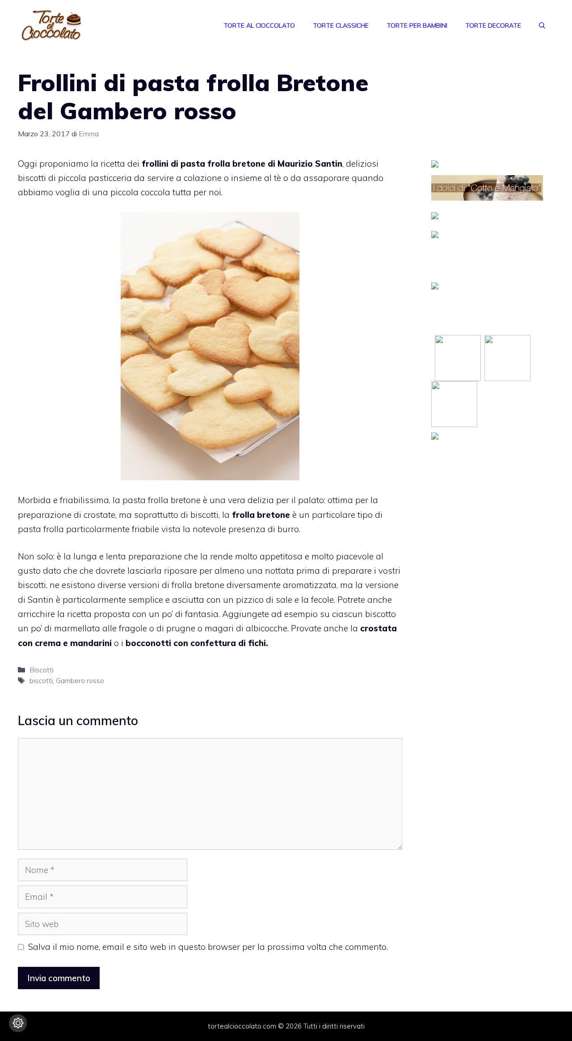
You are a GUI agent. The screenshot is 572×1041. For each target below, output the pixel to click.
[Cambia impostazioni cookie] (18, 1023)
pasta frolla (205, 163)
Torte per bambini (417, 25)
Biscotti (41, 669)
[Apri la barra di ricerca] (542, 25)
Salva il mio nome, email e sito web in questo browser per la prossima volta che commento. (208, 946)
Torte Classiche (341, 25)
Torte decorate (493, 25)
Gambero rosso (80, 680)
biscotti (41, 680)
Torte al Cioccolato (259, 25)
